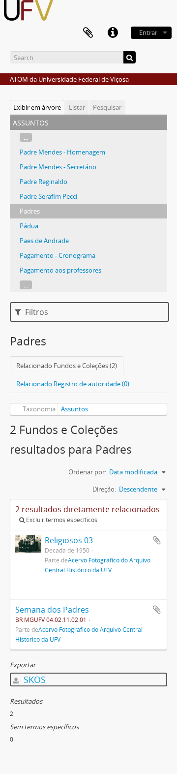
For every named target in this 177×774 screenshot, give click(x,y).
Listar (77, 107)
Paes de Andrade (44, 240)
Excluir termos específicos (61, 520)
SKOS (33, 679)
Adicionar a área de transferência (157, 540)
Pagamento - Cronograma (57, 255)
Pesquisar (107, 107)
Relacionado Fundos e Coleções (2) (66, 365)
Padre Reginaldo (43, 181)
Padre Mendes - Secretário (58, 166)
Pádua (29, 225)
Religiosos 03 (69, 540)
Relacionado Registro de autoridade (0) (72, 383)
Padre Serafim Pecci (48, 196)
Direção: (104, 489)
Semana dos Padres (52, 609)
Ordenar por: (87, 471)
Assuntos (74, 408)
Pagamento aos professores (60, 270)
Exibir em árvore (37, 107)
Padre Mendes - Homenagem (62, 152)
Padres (30, 211)
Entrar (148, 32)
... (26, 137)
